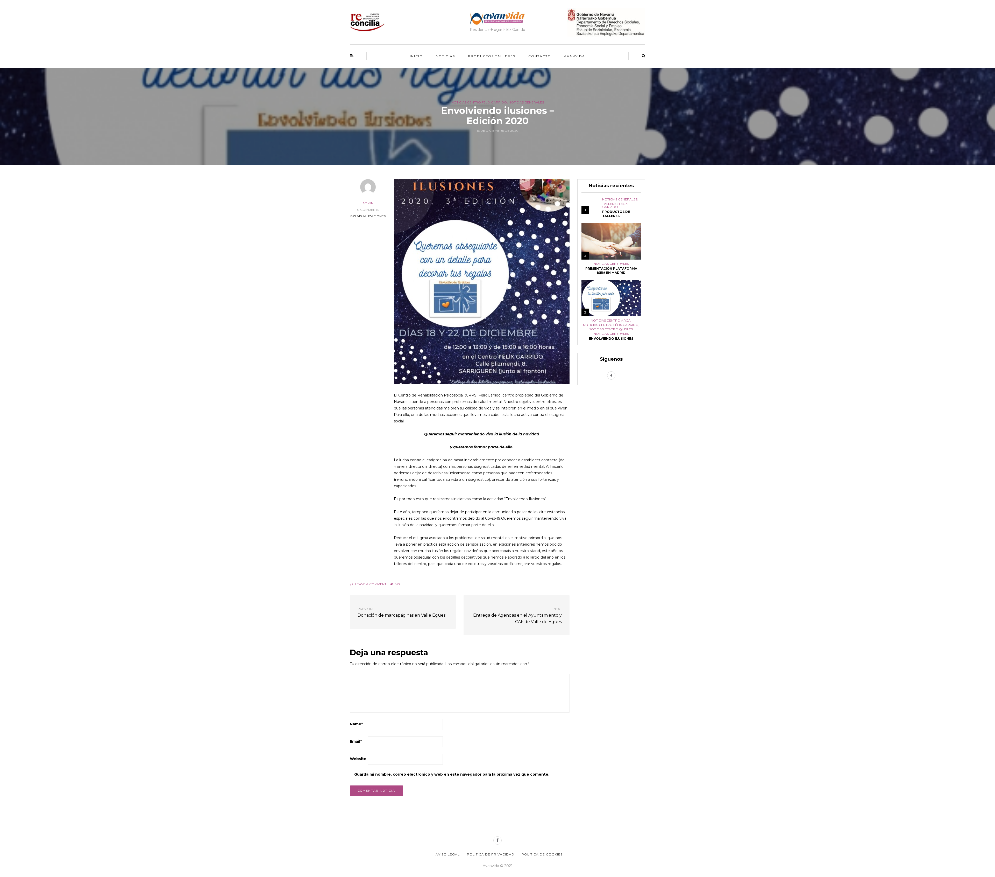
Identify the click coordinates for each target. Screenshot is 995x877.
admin (368, 203)
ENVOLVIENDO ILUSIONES (611, 338)
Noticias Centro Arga (611, 320)
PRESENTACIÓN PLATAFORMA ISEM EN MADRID (611, 271)
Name (356, 724)
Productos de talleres (616, 214)
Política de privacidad (490, 854)
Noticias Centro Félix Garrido (479, 102)
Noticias (445, 56)
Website (358, 758)
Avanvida (574, 56)
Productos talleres (491, 56)
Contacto (539, 56)
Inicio (416, 56)
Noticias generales (526, 102)
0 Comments (368, 210)
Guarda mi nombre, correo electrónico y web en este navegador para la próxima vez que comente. (451, 774)
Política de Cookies (542, 854)
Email (356, 741)
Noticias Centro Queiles (611, 329)
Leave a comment (370, 584)
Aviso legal (448, 854)
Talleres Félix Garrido (615, 205)
